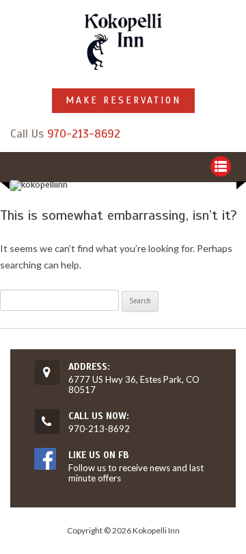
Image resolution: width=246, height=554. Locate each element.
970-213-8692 (83, 134)
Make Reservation (123, 100)
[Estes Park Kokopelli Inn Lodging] (123, 43)
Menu (220, 166)
